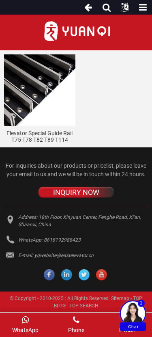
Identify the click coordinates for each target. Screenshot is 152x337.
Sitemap (120, 298)
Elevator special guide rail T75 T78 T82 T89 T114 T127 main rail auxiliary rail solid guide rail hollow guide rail (39, 137)
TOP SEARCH (83, 306)
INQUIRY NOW (76, 192)
